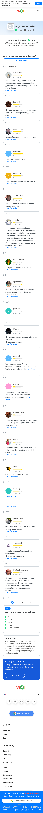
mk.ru (9, 625)
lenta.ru (10, 616)
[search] (38, 10)
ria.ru (9, 619)
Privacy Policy (24, 810)
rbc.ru (9, 622)
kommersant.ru (13, 628)
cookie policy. (5, 5)
